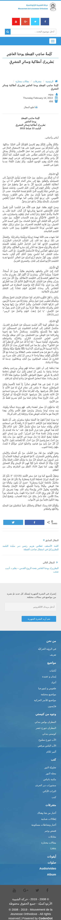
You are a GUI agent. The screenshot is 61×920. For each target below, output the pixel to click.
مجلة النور (51, 773)
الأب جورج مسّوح (47, 739)
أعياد (53, 682)
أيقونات (51, 856)
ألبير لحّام (51, 751)
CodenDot (46, 918)
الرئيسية (49, 81)
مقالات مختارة (22, 81)
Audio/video (47, 868)
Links (53, 848)
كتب (54, 797)
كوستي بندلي (49, 733)
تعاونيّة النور (50, 767)
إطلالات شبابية (48, 819)
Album (51, 874)
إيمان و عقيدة (49, 676)
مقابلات (52, 836)
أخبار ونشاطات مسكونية (43, 824)
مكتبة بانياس (49, 779)
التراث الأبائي (49, 791)
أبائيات (52, 670)
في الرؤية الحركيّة (47, 648)
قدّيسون (52, 706)
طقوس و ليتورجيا (47, 688)
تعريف (53, 654)
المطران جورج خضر (46, 728)
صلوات (52, 862)
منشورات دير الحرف (45, 785)
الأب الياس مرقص (47, 745)
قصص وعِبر (50, 830)
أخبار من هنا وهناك (46, 812)
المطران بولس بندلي (45, 722)
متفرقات (37, 81)
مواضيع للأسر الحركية (45, 700)
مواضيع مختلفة (48, 694)
